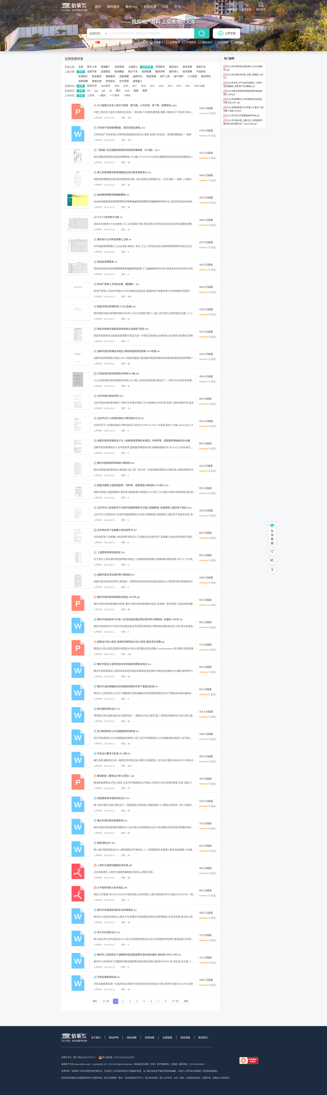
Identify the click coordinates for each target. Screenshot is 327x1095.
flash (127, 90)
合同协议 (110, 81)
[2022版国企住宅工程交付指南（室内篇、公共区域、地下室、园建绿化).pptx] (78, 111)
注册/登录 (232, 9)
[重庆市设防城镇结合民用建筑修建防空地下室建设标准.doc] (78, 692)
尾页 (186, 1001)
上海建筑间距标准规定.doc (111, 552)
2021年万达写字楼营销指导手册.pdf (243, 115)
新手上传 (92, 67)
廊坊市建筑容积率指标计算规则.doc (116, 463)
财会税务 (97, 76)
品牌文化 (137, 76)
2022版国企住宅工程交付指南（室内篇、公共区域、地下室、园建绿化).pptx (137, 105)
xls (110, 90)
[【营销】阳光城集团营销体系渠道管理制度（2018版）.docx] (78, 156)
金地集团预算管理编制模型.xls (113, 194)
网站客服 (185, 1037)
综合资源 (187, 67)
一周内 (102, 95)
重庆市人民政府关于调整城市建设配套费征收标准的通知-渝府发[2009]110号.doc (139, 954)
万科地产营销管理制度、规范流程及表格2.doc (121, 127)
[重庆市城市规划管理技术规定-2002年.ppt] (78, 603)
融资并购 (160, 71)
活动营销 (119, 67)
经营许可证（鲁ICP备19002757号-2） (79, 1057)
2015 (152, 86)
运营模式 (105, 71)
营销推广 (105, 67)
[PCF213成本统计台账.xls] (78, 223)
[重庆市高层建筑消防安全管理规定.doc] (78, 916)
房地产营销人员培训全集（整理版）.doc (118, 284)
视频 (136, 90)
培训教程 (119, 71)
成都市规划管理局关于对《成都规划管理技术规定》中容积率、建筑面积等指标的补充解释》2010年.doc (144, 440)
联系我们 (203, 1037)
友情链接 (167, 1037)
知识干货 (133, 71)
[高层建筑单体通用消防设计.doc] (78, 804)
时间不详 (92, 86)
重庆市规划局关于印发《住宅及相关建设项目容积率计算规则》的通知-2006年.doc (140, 619)
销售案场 (110, 76)
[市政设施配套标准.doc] (78, 983)
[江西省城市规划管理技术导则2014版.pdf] (78, 379)
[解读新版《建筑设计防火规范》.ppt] (78, 782)
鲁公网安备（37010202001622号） (118, 1057)
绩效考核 (206, 76)
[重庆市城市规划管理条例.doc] (78, 826)
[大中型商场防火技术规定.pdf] (78, 894)
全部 (80, 67)
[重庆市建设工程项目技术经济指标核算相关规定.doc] (78, 670)
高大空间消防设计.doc (108, 932)
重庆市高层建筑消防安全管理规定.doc (117, 910)
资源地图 (149, 1037)
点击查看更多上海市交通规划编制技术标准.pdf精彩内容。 (124, 872)
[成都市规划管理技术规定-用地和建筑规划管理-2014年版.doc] (78, 357)
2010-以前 (199, 86)
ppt (96, 90)
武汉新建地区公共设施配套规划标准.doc (118, 731)
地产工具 (165, 76)
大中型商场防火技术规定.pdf (112, 887)
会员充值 (246, 9)
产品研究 (201, 71)
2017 (134, 86)
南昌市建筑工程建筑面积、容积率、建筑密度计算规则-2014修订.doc (133, 485)
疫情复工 (137, 81)
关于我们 (96, 1037)
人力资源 (192, 76)
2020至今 (105, 86)
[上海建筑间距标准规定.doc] (78, 558)
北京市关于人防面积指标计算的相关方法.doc (120, 418)
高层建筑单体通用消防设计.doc (113, 798)
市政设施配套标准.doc (108, 977)
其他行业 (201, 67)
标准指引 (83, 76)
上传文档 (230, 33)
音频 (144, 90)
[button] (54, 25)
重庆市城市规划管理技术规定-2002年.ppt (118, 597)
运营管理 (146, 67)
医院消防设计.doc (106, 843)
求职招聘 (83, 81)
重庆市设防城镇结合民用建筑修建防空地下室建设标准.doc (127, 686)
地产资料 (178, 76)
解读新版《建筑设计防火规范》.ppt (115, 776)
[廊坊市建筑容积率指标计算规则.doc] (78, 469)
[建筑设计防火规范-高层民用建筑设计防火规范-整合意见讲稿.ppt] (78, 648)
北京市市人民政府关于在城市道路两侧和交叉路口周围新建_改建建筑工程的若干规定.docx (144, 507)
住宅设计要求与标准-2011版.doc (114, 753)
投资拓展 (146, 71)
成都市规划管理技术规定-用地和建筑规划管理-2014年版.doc (128, 351)
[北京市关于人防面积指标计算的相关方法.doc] (78, 424)
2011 (187, 86)
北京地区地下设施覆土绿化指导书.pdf (117, 530)
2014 (161, 86)
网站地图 (131, 1037)
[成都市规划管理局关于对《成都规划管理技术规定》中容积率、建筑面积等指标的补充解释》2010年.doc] (78, 447)
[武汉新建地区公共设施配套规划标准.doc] (78, 737)
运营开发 (92, 71)
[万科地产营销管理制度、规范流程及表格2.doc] (78, 134)
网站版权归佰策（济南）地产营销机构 (151, 1064)
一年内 (126, 95)
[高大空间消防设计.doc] (78, 938)
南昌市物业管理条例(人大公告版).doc (116, 306)
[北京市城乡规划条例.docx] (78, 402)
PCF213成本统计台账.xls (110, 217)
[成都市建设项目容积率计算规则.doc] (78, 581)
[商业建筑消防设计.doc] (78, 715)
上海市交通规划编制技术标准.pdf (114, 865)
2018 (125, 86)
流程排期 (124, 76)
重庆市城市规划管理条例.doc (112, 820)
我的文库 (261, 9)
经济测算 (187, 71)
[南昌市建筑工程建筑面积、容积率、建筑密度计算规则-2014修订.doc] (78, 491)
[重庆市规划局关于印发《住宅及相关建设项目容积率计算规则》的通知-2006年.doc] (78, 625)
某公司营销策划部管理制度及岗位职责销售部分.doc (124, 172)
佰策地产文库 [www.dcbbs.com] (75, 1064)
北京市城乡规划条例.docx (110, 396)
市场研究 (160, 67)
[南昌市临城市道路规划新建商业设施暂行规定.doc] (78, 335)
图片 (118, 90)
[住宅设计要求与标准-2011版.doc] (78, 759)
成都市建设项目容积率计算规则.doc (116, 574)
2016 (143, 86)
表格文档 (97, 81)
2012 (178, 86)
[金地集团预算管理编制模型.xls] (78, 201)
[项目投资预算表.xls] (78, 268)
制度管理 (151, 76)
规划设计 (173, 67)
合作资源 (124, 81)
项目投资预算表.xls (107, 262)
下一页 (175, 1001)
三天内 (90, 95)
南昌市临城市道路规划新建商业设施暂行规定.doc (123, 329)
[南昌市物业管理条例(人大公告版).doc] (78, 312)
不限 (80, 90)
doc (89, 90)
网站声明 (114, 1037)
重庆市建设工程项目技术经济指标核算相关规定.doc (124, 664)
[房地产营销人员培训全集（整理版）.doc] (78, 290)
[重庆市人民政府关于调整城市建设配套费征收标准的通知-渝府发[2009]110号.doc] (78, 961)
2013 (170, 86)
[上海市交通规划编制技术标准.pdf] (78, 871)
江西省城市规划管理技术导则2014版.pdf (118, 373)
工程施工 (133, 67)
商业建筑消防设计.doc (108, 709)
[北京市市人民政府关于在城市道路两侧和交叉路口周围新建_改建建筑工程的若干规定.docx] (78, 514)
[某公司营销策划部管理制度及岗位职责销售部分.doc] (78, 178)
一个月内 (114, 95)
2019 (116, 86)
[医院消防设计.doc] (78, 849)
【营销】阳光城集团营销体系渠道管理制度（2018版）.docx (128, 150)
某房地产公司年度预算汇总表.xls (114, 239)
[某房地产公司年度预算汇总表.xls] (78, 245)
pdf (103, 90)
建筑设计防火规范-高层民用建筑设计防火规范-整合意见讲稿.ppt (131, 641)
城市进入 (173, 71)
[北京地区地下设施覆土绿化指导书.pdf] (78, 536)
